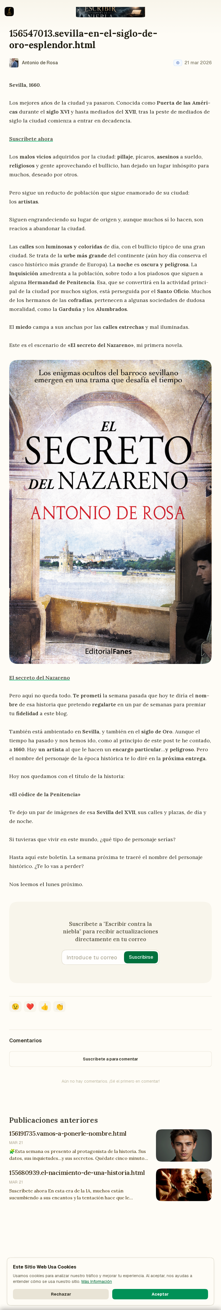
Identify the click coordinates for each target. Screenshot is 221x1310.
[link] (178, 63)
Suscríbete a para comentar (110, 1059)
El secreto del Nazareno (39, 677)
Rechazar (61, 1294)
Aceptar (160, 1294)
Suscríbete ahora (31, 138)
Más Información (96, 1281)
